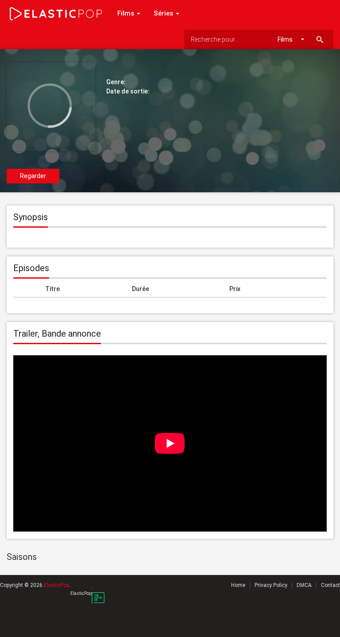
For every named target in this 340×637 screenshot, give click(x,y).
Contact (330, 585)
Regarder (33, 176)
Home (238, 585)
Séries (164, 13)
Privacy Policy (271, 585)
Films (126, 13)
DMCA (304, 585)
